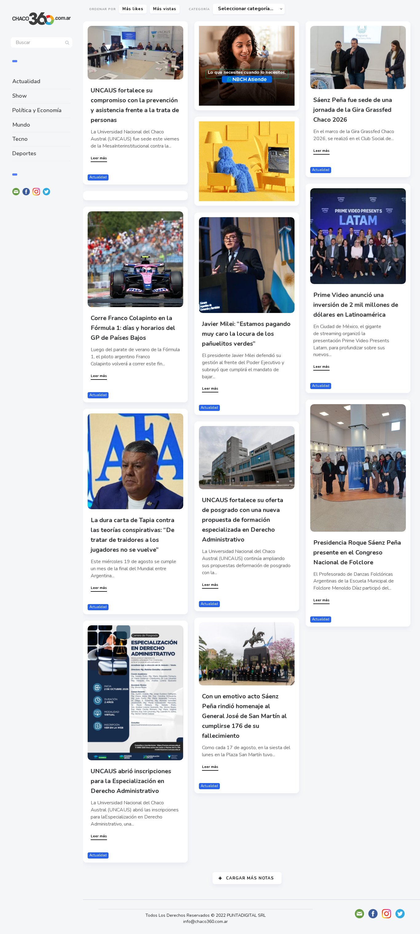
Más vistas (164, 9)
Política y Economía (36, 110)
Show (19, 95)
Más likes (132, 9)
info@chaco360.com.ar (205, 921)
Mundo (21, 124)
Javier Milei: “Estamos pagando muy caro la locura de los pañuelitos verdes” (246, 334)
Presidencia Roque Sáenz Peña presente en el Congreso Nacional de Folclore (357, 552)
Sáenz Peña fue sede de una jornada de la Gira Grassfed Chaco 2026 (352, 110)
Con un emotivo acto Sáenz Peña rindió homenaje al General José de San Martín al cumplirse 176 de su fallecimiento (244, 716)
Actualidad (26, 81)
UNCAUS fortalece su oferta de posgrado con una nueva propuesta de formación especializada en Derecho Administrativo (242, 520)
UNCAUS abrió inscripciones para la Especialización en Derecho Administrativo (131, 781)
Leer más (99, 158)
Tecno (20, 139)
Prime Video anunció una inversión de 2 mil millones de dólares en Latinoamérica (355, 305)
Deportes (24, 153)
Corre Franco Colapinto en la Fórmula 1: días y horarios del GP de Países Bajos (133, 328)
